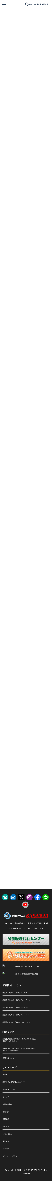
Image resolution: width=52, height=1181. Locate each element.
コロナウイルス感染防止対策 (27, 636)
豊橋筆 (20, 852)
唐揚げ (6, 722)
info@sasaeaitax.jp (21, 410)
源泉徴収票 (16, 787)
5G (5, 579)
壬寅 (31, 730)
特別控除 (6, 801)
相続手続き (7, 816)
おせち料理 (30, 615)
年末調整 (28, 744)
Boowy (32, 579)
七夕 (19, 694)
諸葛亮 (41, 845)
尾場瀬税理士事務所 (9, 744)
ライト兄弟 (37, 686)
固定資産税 (25, 722)
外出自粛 (38, 730)
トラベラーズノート (9, 672)
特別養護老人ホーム (18, 801)
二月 (14, 701)
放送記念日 (24, 758)
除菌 (30, 859)
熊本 (31, 787)
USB (14, 600)
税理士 (6, 830)
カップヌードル (31, 622)
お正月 (21, 622)
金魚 (5, 428)
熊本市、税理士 (24, 794)
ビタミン (29, 679)
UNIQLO (6, 600)
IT (21, 593)
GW (35, 586)
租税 (21, 823)
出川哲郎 (36, 708)
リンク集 (6, 1148)
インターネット (33, 600)
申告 (5, 809)
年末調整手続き (39, 744)
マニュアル (26, 686)
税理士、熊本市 (16, 830)
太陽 (5, 737)
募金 (13, 715)
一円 (13, 694)
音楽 (5, 866)
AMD (16, 579)
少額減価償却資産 (34, 737)
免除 (17, 708)
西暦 (34, 845)
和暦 (44, 715)
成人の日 (33, 751)
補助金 (27, 845)
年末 (20, 744)
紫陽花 (25, 837)
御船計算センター (9, 1058)
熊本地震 (39, 787)
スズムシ (41, 651)
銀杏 (23, 859)
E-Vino (13, 586)
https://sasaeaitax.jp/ (19, 406)
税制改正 (35, 823)
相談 (33, 816)
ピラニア (38, 679)
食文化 (12, 866)
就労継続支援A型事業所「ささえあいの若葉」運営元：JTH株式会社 (19, 1040)
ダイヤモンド (7, 665)
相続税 (16, 816)
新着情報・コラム (9, 1089)
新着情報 (6, 491)
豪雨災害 (28, 852)
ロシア (6, 694)
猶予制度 (30, 801)
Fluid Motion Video (24, 586)
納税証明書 (16, 837)
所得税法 (14, 758)
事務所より (7, 481)
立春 (32, 830)
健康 (5, 708)
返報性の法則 (7, 859)
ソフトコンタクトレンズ (24, 658)
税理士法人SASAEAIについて (14, 1082)
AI (10, 579)
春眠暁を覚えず (26, 773)
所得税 (6, 758)
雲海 (36, 859)
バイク (40, 672)
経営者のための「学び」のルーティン (16, 992)
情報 (19, 751)
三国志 (36, 694)
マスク (17, 686)
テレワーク (40, 665)
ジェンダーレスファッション (12, 651)
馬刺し (20, 866)
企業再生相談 (7, 1104)
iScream (14, 593)
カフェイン (43, 622)
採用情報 (6, 1119)
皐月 (30, 809)
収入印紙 (36, 715)
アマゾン (22, 600)
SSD (42, 593)
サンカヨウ (17, 643)
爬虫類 (34, 794)
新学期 (25, 765)
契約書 (12, 737)
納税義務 (6, 837)
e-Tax (5, 586)
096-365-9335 (15, 414)
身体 (36, 852)
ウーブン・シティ (9, 615)
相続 (36, 809)
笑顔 (39, 830)
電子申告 (44, 859)
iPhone (6, 593)
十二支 (20, 715)
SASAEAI (7, 555)
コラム (6, 90)
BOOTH (24, 579)
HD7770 (42, 586)
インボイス (33, 608)
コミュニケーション (9, 636)
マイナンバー (7, 686)
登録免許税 (21, 809)
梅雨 (5, 780)
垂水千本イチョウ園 (20, 730)
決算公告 (6, 1141)
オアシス (20, 615)
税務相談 (44, 823)
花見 (14, 845)
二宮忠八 (6, 701)
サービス (6, 1097)
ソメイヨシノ (38, 658)
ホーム (5, 1074)
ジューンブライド (29, 651)
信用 (43, 701)
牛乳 (41, 794)
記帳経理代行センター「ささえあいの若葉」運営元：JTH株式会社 (19, 1049)
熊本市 (14, 794)
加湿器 (6, 715)
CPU (39, 579)
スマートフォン (8, 658)
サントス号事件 (29, 643)
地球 (44, 722)
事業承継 (44, 694)
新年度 (33, 765)
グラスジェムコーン (22, 629)
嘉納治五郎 (15, 722)
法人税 (12, 780)
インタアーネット (9, 608)
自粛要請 (6, 845)
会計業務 (35, 701)
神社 (14, 823)
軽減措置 (44, 852)
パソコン (6, 679)
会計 (27, 701)
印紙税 (28, 715)
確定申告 (6, 823)
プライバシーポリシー (11, 1156)
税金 (26, 830)
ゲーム (34, 629)
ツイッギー (30, 665)
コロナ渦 (42, 636)
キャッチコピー (8, 629)
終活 (32, 837)
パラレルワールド (18, 679)
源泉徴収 (6, 787)
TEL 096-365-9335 (16, 928)
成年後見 (43, 751)
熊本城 (6, 794)
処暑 (29, 708)
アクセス (6, 1126)
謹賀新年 (11, 852)
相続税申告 (25, 816)
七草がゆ (27, 694)
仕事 (21, 701)
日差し (6, 773)
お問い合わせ (7, 1134)
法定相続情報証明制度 (24, 780)
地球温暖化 (7, 730)
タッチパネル (19, 665)
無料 (24, 787)
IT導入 (28, 593)
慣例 (26, 751)
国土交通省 (35, 722)
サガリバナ (7, 643)
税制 (27, 823)
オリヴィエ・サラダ (9, 622)
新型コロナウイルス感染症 (11, 765)
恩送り (12, 751)
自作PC (40, 837)
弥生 (5, 751)
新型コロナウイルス (37, 758)
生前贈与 (40, 801)
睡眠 (40, 816)
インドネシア (22, 608)
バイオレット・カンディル (26, 672)
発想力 (12, 809)
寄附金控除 (21, 737)
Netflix (35, 593)
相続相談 (6, 1111)
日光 (40, 765)
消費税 (37, 780)
